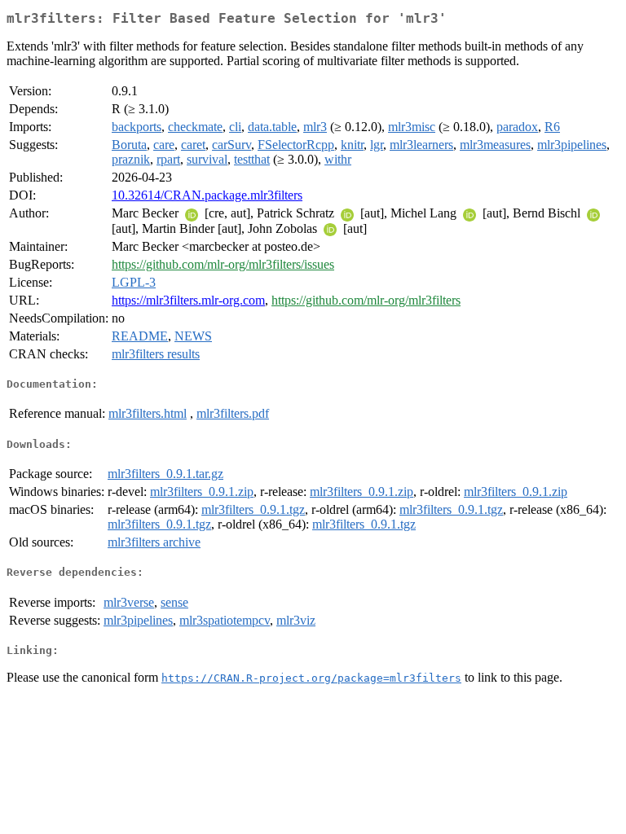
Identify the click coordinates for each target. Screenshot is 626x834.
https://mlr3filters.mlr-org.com (188, 300)
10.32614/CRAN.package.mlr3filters (207, 195)
